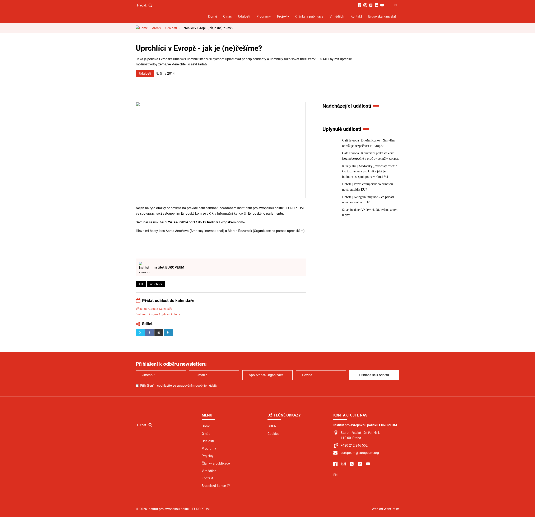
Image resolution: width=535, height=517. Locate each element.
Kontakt (356, 16)
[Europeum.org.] (142, 28)
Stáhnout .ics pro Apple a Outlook (158, 314)
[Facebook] (149, 332)
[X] (140, 332)
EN (394, 5)
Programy (263, 16)
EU (141, 284)
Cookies (273, 434)
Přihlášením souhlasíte (179, 385)
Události (244, 16)
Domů (212, 16)
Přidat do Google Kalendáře (154, 308)
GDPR (272, 426)
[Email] (158, 332)
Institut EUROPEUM (168, 267)
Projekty (283, 16)
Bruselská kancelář (382, 16)
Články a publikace (309, 16)
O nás (227, 16)
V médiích (337, 16)
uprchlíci (156, 284)
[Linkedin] (168, 332)
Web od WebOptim (385, 509)
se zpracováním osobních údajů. (195, 385)
